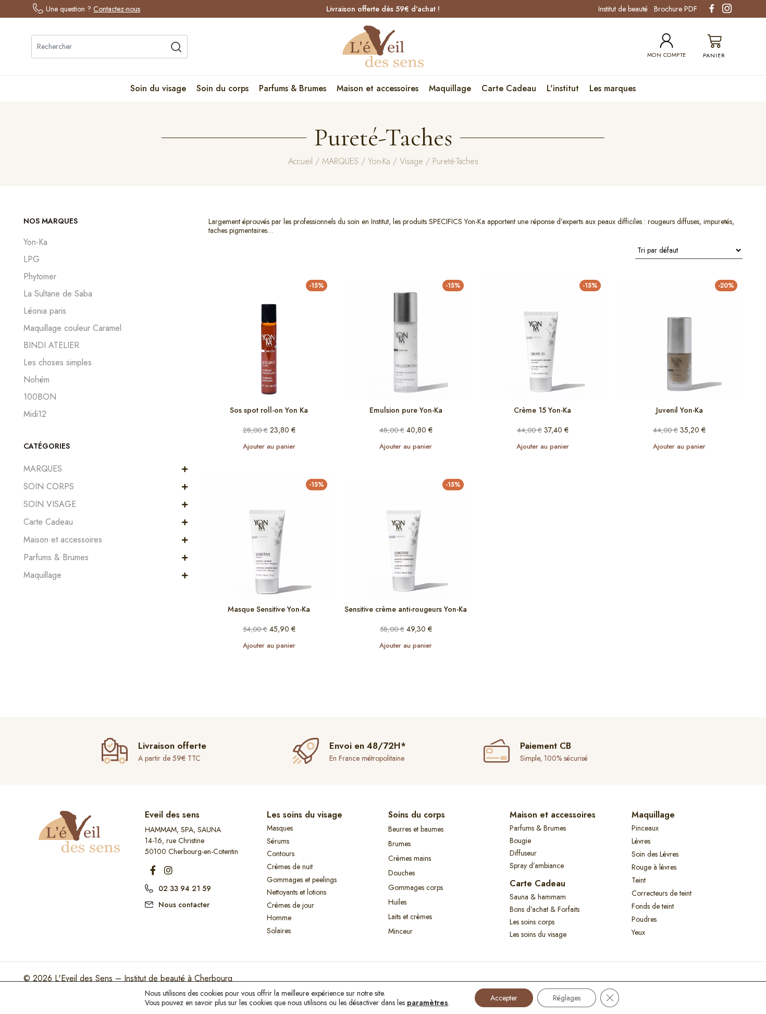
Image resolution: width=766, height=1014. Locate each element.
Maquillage (450, 88)
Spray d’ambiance (537, 865)
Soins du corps (416, 815)
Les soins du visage (304, 815)
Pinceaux (645, 828)
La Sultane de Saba (57, 294)
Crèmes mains (409, 858)
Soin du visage (158, 88)
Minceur (400, 931)
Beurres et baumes (415, 829)
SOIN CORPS (48, 486)
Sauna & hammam (538, 897)
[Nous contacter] (149, 903)
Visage (411, 161)
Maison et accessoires (377, 88)
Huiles (397, 902)
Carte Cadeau (508, 88)
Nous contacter (183, 904)
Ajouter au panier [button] (269, 446)
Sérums (278, 841)
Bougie (520, 840)
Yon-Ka (379, 161)
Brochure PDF (675, 9)
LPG (31, 259)
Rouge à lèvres (654, 867)
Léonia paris (44, 311)
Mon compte (666, 55)
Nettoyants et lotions (296, 892)
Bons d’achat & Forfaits (544, 909)
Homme (279, 917)
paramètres (427, 1002)
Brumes (399, 843)
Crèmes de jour (290, 905)
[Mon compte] (666, 40)
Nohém (36, 380)
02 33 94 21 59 (184, 888)
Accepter (503, 998)
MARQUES (340, 161)
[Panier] (714, 46)
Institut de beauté (623, 9)
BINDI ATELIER (51, 345)
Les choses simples (57, 362)
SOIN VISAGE (49, 504)
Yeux (638, 932)
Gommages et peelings (302, 879)
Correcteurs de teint (661, 893)
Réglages (566, 998)
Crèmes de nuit (290, 866)
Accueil (300, 161)
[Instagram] (168, 870)
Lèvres (641, 841)
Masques (280, 828)
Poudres (644, 919)
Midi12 (34, 414)
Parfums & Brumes (292, 88)
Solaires (279, 930)
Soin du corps (222, 88)
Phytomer (39, 276)
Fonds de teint (653, 906)
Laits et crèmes (410, 916)
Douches (401, 873)
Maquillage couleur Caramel (72, 328)
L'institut (563, 88)
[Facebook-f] (152, 870)
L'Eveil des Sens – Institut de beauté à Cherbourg (143, 978)
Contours (280, 853)
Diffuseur (523, 853)
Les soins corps (532, 922)
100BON (39, 397)
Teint (639, 880)
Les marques (612, 88)
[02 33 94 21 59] (149, 887)
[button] (184, 469)
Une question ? (93, 9)
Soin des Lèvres (655, 854)
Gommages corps (415, 887)
